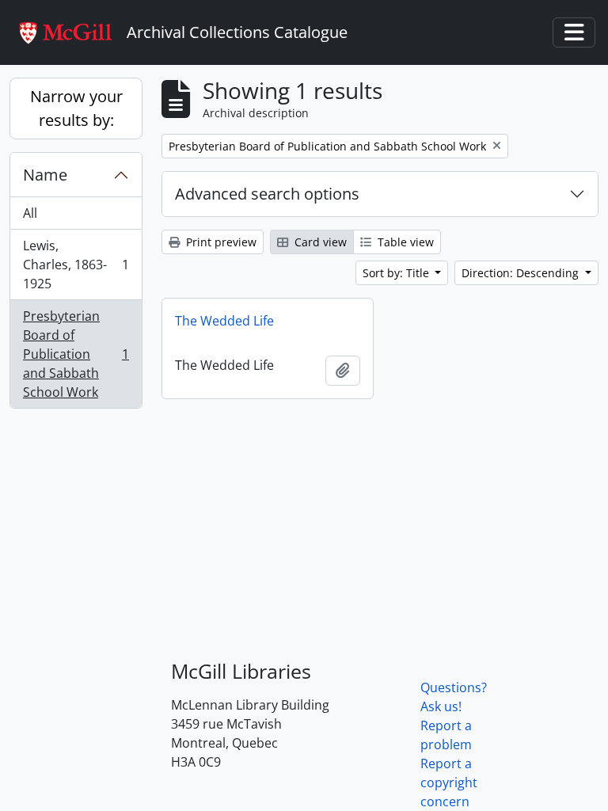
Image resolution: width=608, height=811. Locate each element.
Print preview (219, 241)
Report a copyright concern (448, 782)
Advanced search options (267, 193)
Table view (404, 241)
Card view (319, 241)
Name (45, 174)
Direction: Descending (522, 272)
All (30, 213)
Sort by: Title (397, 272)
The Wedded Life (224, 320)
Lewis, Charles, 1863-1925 (75, 264)
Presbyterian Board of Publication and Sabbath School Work (75, 354)
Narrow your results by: (76, 108)
